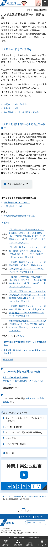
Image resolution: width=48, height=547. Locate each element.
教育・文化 (8, 359)
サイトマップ (25, 517)
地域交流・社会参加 (39, 496)
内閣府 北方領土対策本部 (16, 104)
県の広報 (10, 453)
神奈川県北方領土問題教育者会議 (19, 216)
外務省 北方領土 (12, 108)
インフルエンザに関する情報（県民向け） (25, 432)
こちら (21, 336)
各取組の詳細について (18, 184)
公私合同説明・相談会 (16, 444)
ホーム (3, 496)
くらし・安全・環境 (14, 496)
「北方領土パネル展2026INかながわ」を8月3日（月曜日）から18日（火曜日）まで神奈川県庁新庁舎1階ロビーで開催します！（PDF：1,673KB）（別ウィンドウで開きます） (27, 236)
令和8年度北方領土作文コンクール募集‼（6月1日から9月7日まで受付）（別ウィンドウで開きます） (27, 324)
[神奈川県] (7, 522)
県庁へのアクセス (36, 523)
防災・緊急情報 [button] (38, 4)
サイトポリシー (40, 517)
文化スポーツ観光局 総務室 (15, 377)
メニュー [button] (44, 5)
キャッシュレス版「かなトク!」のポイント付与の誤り (25, 419)
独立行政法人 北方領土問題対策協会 (21, 112)
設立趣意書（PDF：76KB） (17, 202)
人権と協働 (27, 496)
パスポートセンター (15, 427)
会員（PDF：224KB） (14, 206)
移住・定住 (11, 438)
